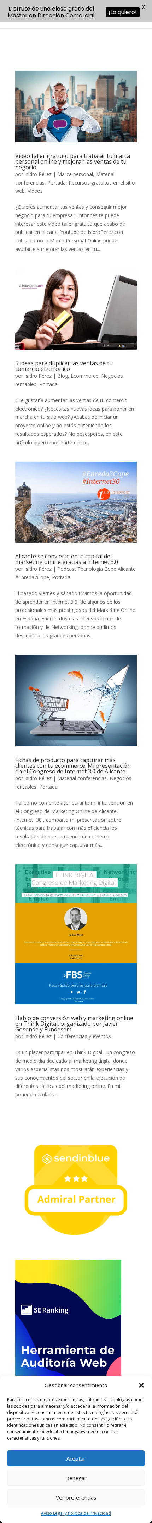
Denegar (76, 1477)
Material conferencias (82, 778)
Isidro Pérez (38, 174)
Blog (62, 375)
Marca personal (75, 174)
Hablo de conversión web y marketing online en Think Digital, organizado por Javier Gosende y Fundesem (74, 1023)
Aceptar (76, 1458)
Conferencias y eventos (84, 1036)
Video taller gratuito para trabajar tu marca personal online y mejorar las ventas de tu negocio (72, 161)
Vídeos (35, 190)
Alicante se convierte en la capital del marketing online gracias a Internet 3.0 (66, 559)
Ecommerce (84, 375)
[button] (141, 1385)
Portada (56, 182)
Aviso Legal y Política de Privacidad (76, 1513)
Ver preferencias (76, 1497)
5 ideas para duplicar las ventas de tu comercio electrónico (64, 366)
